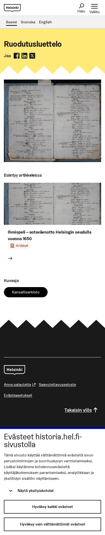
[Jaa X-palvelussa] (32, 56)
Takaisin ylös (78, 410)
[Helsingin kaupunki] (14, 370)
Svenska (28, 22)
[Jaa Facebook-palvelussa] (17, 56)
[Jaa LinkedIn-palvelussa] (24, 56)
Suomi (11, 22)
